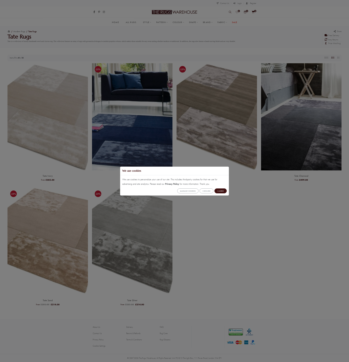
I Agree (220, 191)
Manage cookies (188, 191)
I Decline (206, 191)
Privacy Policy (172, 183)
